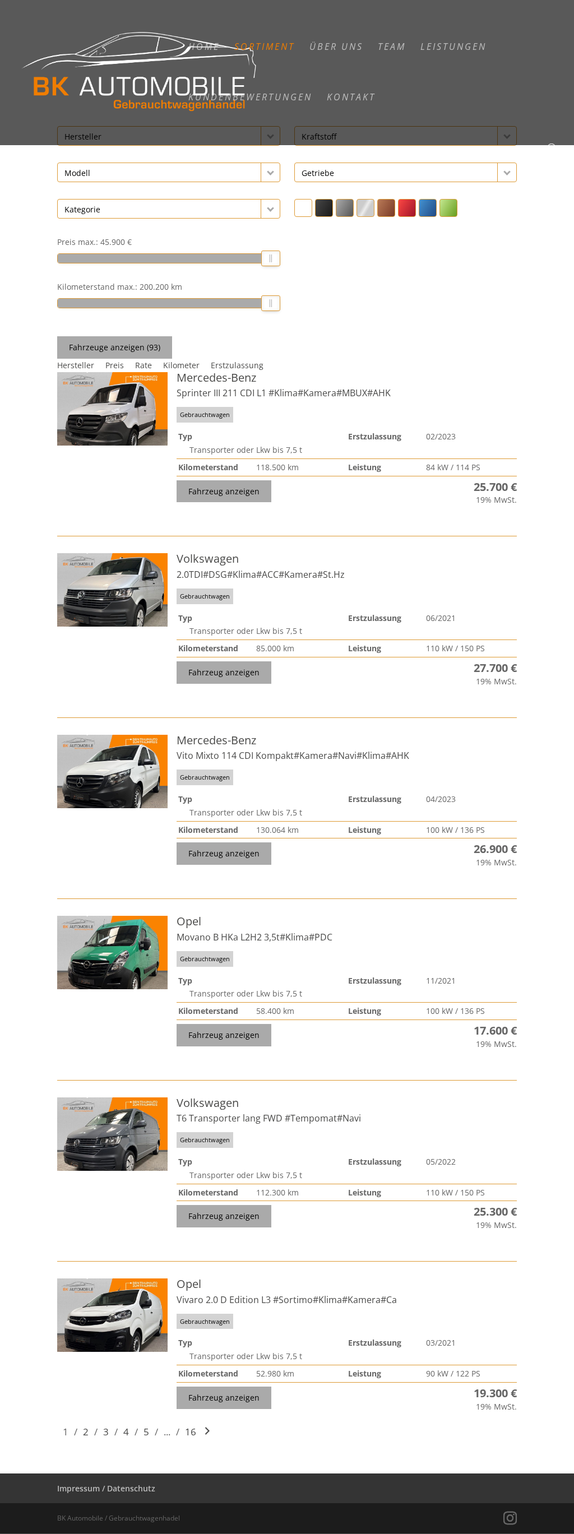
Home (204, 48)
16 (190, 1431)
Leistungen (453, 48)
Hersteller (75, 365)
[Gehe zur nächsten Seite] (207, 1431)
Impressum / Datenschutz (106, 1488)
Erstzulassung (237, 365)
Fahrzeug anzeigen (224, 491)
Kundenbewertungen (250, 98)
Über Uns (336, 48)
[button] (270, 172)
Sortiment (264, 48)
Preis (114, 365)
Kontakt (351, 98)
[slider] (271, 258)
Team (392, 48)
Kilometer (181, 365)
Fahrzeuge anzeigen (114, 347)
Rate (143, 365)
